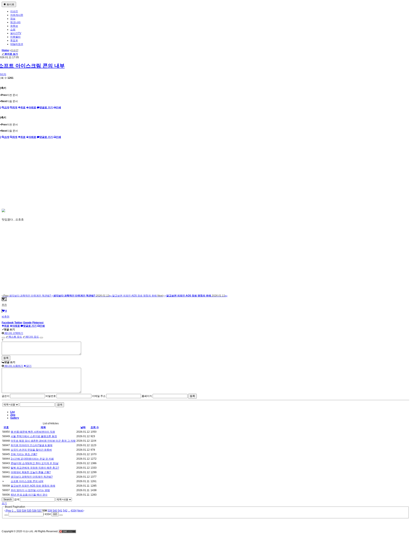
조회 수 (95, 427)
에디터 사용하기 (13, 365)
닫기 (28, 365)
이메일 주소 (99, 396)
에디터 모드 (31, 336)
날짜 (83, 427)
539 (50, 510)
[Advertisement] (205, 173)
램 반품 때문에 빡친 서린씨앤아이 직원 (33, 431)
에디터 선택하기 (13, 333)
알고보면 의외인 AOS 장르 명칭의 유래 (33, 485)
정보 (12, 18)
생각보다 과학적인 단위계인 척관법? (32, 476)
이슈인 (14, 11)
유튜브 (14, 25)
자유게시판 (16, 14)
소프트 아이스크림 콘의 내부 (27, 481)
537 (39, 510)
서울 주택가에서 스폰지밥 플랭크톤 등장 (34, 436)
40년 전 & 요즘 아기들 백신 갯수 (29, 494)
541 (60, 510)
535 (29, 510)
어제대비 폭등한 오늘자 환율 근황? (31, 472)
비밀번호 (51, 396)
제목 (43, 427)
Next (80, 510)
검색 (59, 404)
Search (7, 499)
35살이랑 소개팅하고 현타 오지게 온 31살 (34, 463)
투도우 (14, 40)
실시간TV (15, 33)
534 (24, 510)
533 (19, 510)
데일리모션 (16, 44)
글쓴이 (5, 396)
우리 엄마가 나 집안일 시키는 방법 (30, 490)
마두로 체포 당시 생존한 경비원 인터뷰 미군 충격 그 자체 (43, 440)
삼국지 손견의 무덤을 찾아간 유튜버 (31, 449)
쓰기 (4, 503)
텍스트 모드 (14, 336)
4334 (74, 510)
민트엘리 (15, 36)
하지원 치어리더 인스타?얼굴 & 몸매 (31, 445)
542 (65, 510)
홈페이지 (147, 396)
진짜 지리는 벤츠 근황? (24, 454)
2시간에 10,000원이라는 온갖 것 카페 (32, 458)
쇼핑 (12, 29)
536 (34, 510)
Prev (8, 510)
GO (55, 514)
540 (55, 510)
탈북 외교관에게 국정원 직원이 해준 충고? (35, 467)
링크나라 (15, 22)
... (15, 510)
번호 (6, 427)
